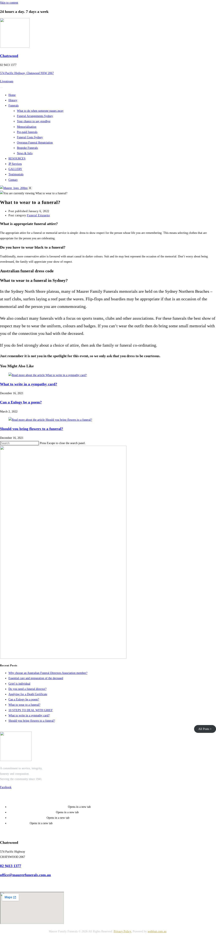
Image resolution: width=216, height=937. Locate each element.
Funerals (13, 105)
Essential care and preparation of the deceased (35, 678)
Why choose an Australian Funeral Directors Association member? (47, 673)
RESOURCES (17, 158)
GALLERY (15, 169)
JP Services (15, 163)
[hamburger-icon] (1, 87)
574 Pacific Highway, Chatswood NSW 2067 (27, 73)
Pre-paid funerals (27, 132)
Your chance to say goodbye (33, 121)
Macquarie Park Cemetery (27, 818)
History (12, 100)
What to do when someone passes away (40, 110)
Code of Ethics (19, 823)
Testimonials (15, 174)
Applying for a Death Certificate (27, 694)
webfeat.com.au (157, 931)
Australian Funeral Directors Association (38, 807)
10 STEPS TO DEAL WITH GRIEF (30, 710)
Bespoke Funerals (27, 147)
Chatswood (9, 56)
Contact (13, 179)
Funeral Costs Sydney (30, 137)
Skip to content (9, 2)
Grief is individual (19, 683)
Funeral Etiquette (38, 215)
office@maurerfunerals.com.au (25, 875)
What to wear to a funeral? (24, 704)
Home (12, 95)
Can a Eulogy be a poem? (21, 402)
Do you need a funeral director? (27, 689)
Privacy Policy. (123, 931)
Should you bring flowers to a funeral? (31, 429)
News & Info (24, 153)
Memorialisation (26, 126)
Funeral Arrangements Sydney (35, 116)
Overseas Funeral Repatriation (35, 142)
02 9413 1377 (10, 866)
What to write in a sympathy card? (28, 384)
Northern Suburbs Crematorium (32, 812)
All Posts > (205, 729)
